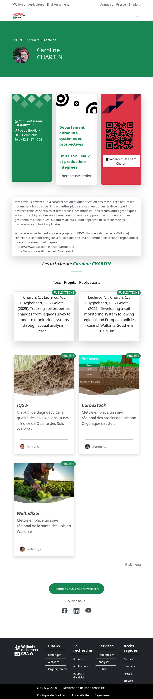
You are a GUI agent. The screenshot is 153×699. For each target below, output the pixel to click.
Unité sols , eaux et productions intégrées (74, 161)
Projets (70, 282)
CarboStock (94, 405)
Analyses (104, 662)
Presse (121, 4)
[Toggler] (137, 15)
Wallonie (19, 4)
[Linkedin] (76, 611)
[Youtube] (88, 611)
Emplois (134, 4)
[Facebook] (65, 611)
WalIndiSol (28, 513)
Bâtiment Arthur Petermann (28, 123)
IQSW (22, 405)
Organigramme (57, 669)
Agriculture (36, 4)
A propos (53, 662)
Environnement (58, 4)
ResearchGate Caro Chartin (123, 161)
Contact (128, 659)
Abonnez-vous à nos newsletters (76, 589)
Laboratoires (106, 655)
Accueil (18, 40)
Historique (54, 655)
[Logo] (26, 650)
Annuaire (106, 4)
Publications (89, 282)
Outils (102, 669)
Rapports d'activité (79, 675)
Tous (57, 282)
